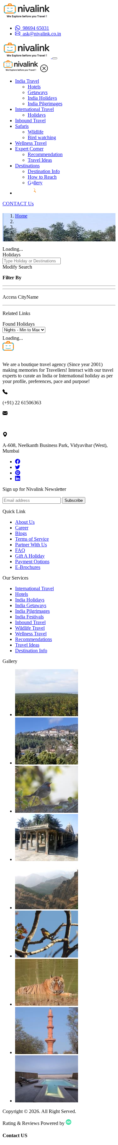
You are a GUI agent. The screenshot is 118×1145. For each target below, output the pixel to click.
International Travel (34, 109)
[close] (44, 70)
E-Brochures (27, 567)
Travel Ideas (40, 160)
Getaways (38, 92)
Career (21, 527)
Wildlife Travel (30, 628)
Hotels (34, 86)
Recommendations (33, 639)
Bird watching (42, 137)
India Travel (27, 81)
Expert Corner (29, 148)
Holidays (37, 115)
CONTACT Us (18, 203)
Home (21, 215)
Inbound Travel (30, 120)
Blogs (21, 533)
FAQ (20, 550)
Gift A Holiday (30, 556)
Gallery (35, 182)
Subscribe (74, 500)
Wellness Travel (31, 143)
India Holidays (42, 98)
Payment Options (32, 561)
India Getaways (30, 605)
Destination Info (44, 171)
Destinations (27, 165)
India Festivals (29, 616)
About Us (25, 522)
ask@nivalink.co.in (22, 424)
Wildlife (35, 131)
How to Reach (42, 177)
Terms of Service (32, 539)
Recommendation (45, 154)
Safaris (22, 126)
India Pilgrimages (45, 103)
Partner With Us (31, 544)
